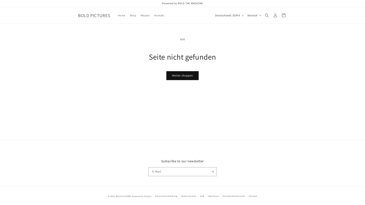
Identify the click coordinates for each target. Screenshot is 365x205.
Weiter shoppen (182, 75)
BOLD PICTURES (123, 196)
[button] (267, 15)
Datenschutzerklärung (166, 196)
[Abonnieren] (212, 171)
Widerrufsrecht (188, 196)
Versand (253, 196)
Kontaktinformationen (234, 196)
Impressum (213, 196)
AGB (202, 196)
